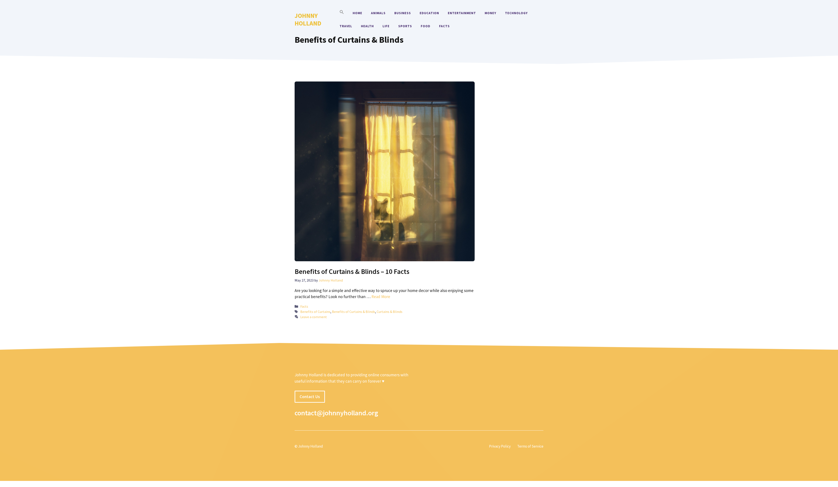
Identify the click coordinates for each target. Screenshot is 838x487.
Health (367, 26)
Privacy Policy (500, 446)
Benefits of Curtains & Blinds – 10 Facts (352, 271)
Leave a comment (313, 317)
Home (357, 13)
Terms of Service (530, 446)
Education (429, 13)
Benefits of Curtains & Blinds (353, 311)
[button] (341, 13)
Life (386, 26)
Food (425, 26)
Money (490, 13)
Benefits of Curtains (315, 311)
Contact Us (310, 396)
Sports (405, 26)
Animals (378, 13)
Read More (380, 296)
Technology (516, 13)
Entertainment (462, 13)
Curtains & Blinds (389, 311)
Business (402, 13)
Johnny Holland (308, 19)
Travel (346, 26)
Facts (444, 26)
